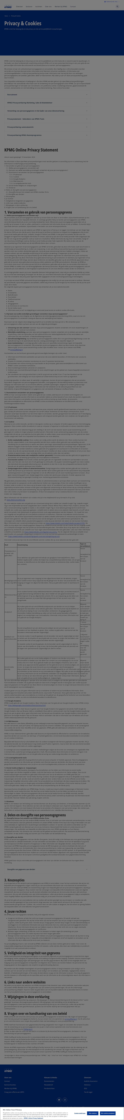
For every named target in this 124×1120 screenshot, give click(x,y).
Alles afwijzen (93, 1113)
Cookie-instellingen (79, 1113)
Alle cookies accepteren (108, 1113)
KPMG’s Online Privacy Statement (33, 1118)
